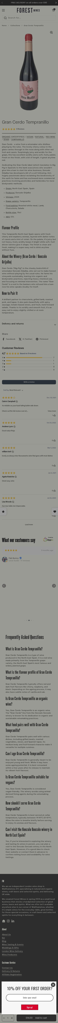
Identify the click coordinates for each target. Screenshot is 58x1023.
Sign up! (30, 1007)
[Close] (53, 984)
